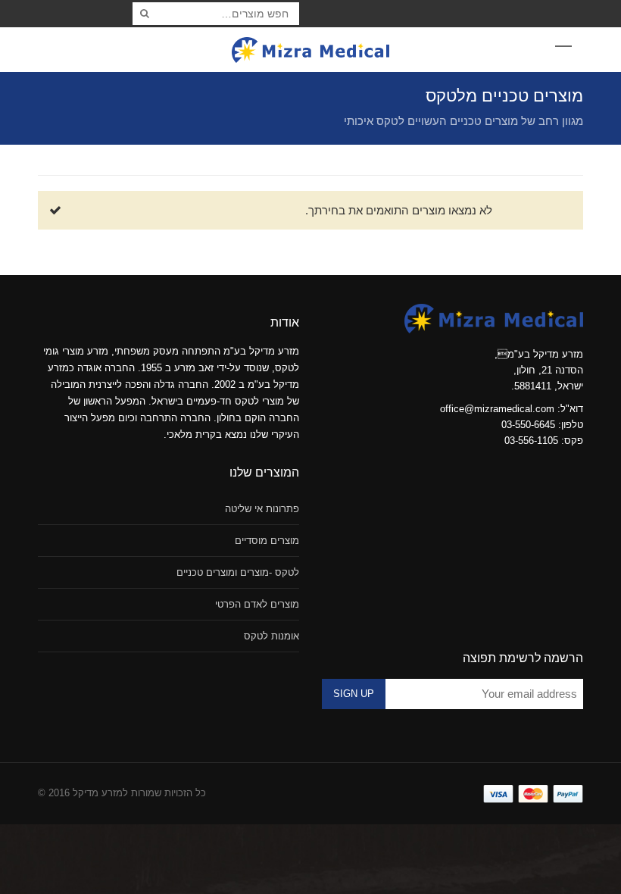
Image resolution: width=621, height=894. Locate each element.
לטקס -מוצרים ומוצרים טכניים (237, 572)
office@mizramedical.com (497, 408)
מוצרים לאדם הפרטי (257, 604)
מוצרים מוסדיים (267, 540)
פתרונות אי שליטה (262, 508)
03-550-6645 (528, 424)
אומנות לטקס (271, 636)
